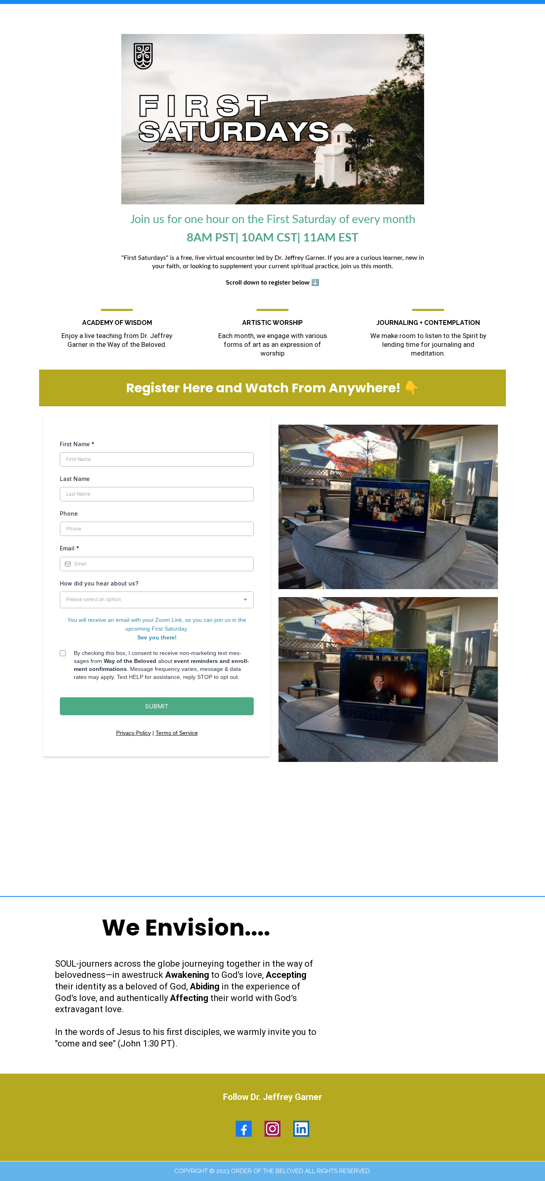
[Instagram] (272, 1128)
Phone (69, 513)
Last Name (75, 478)
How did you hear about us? (99, 583)
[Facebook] (243, 1128)
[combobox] (157, 599)
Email (69, 548)
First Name (77, 444)
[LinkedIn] (301, 1128)
